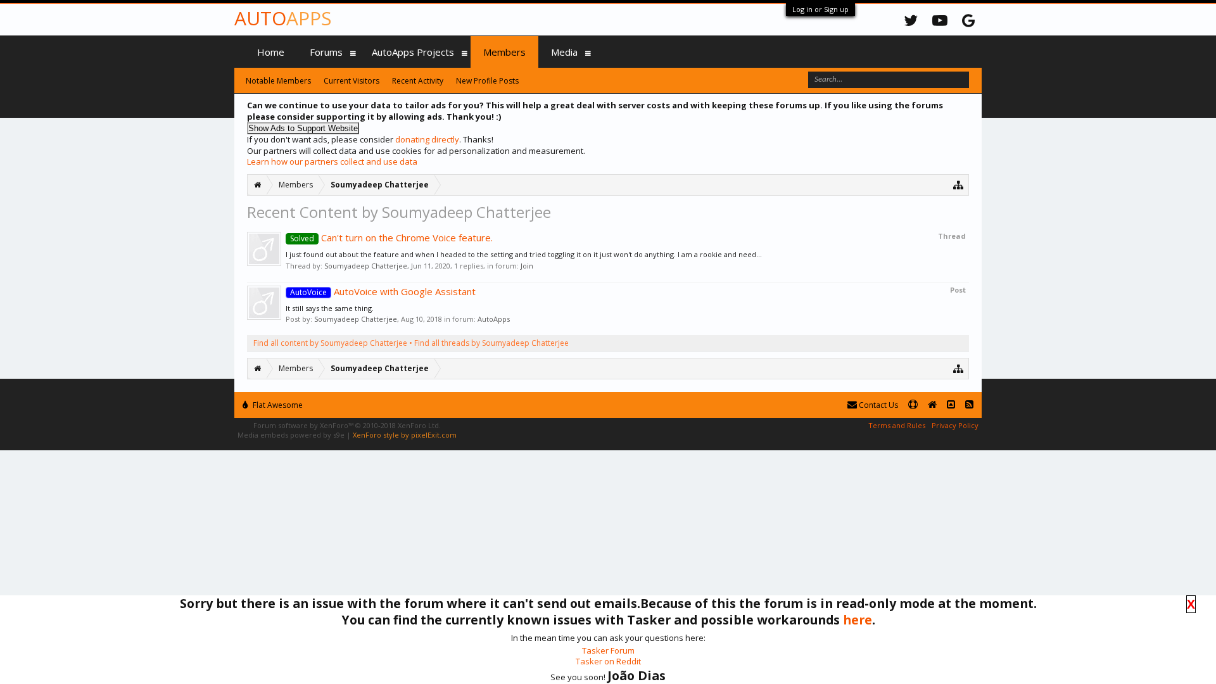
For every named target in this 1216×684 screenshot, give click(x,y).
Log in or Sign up (820, 9)
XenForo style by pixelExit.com (405, 435)
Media (564, 52)
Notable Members (278, 80)
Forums (326, 52)
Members (504, 52)
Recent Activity (417, 80)
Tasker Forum (608, 650)
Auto (282, 18)
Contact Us (877, 405)
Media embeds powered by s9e (291, 435)
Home (270, 52)
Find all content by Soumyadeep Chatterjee (330, 343)
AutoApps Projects (413, 52)
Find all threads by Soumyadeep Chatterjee (491, 343)
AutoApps (494, 319)
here (857, 619)
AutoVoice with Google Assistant (383, 291)
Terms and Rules (896, 425)
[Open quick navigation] (958, 185)
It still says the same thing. (330, 308)
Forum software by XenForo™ (347, 425)
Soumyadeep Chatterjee (365, 265)
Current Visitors (351, 80)
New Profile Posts (487, 80)
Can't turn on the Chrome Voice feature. (391, 237)
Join (527, 265)
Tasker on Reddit (608, 661)
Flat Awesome (277, 405)
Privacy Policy (955, 425)
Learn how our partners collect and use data (332, 161)
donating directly (427, 139)
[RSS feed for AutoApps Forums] (969, 405)
